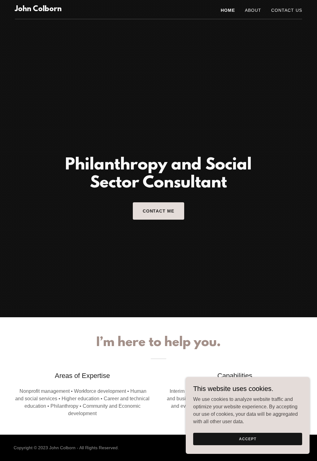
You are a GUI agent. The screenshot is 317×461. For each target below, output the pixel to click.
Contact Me (159, 211)
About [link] (253, 10)
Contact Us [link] (286, 10)
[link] (38, 9)
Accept (247, 439)
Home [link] (228, 10)
